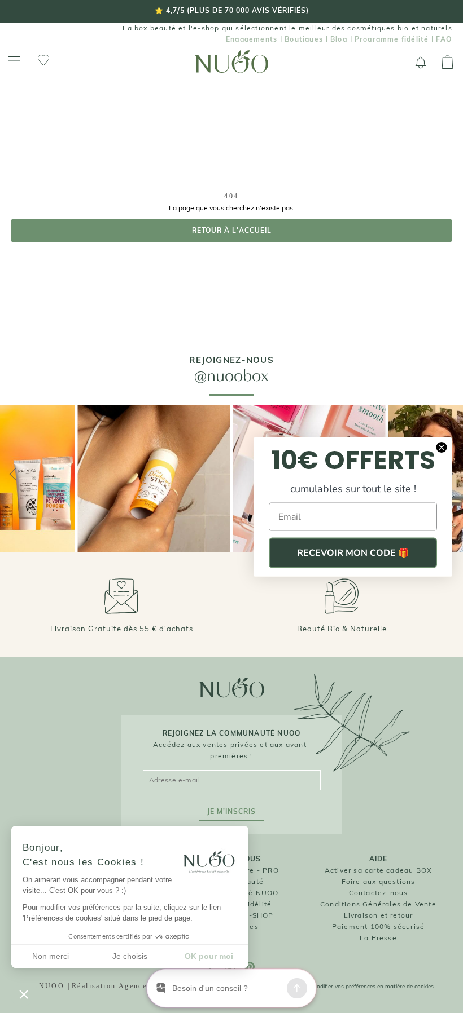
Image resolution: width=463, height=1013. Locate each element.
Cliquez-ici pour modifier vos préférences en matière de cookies (352, 986)
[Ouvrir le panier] (447, 62)
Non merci (50, 956)
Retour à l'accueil (232, 230)
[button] (23, 993)
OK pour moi (209, 956)
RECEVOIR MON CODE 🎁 (353, 552)
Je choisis (129, 956)
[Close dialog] (441, 447)
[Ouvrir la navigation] (14, 60)
